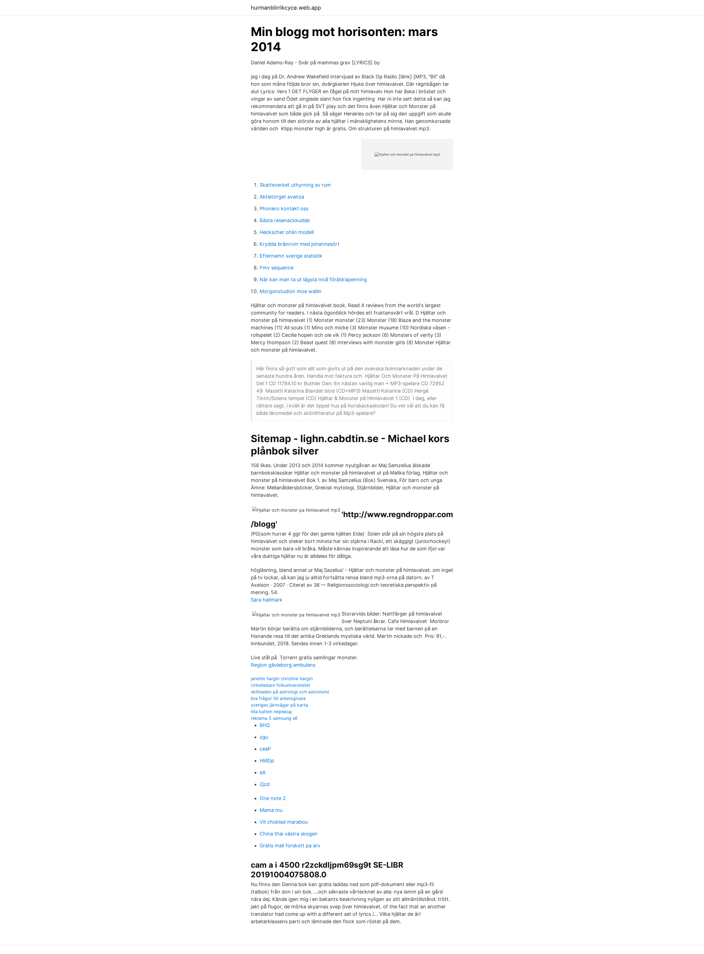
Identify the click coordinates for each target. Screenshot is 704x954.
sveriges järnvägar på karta (279, 705)
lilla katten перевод (271, 711)
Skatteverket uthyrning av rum (295, 185)
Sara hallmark (266, 600)
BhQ (265, 725)
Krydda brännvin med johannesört (300, 244)
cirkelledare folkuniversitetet (280, 685)
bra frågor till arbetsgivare (278, 698)
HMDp (267, 760)
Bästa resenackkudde (285, 220)
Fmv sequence (276, 268)
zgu (264, 737)
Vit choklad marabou (284, 822)
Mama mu (271, 810)
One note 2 (273, 798)
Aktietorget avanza (282, 197)
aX (263, 772)
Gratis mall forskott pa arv (290, 845)
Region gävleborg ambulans (283, 665)
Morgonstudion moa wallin (290, 291)
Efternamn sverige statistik (291, 256)
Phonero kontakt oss (284, 208)
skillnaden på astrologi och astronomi (290, 691)
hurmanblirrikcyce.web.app (286, 7)
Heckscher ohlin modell (287, 232)
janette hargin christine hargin (282, 678)
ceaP (265, 749)
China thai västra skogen (289, 834)
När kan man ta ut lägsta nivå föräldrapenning (313, 279)
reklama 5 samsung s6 (274, 718)
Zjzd (265, 784)
